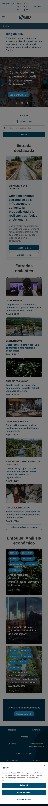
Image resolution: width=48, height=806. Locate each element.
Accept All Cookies (24, 792)
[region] (24, 783)
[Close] (44, 765)
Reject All (24, 785)
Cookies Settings (24, 799)
